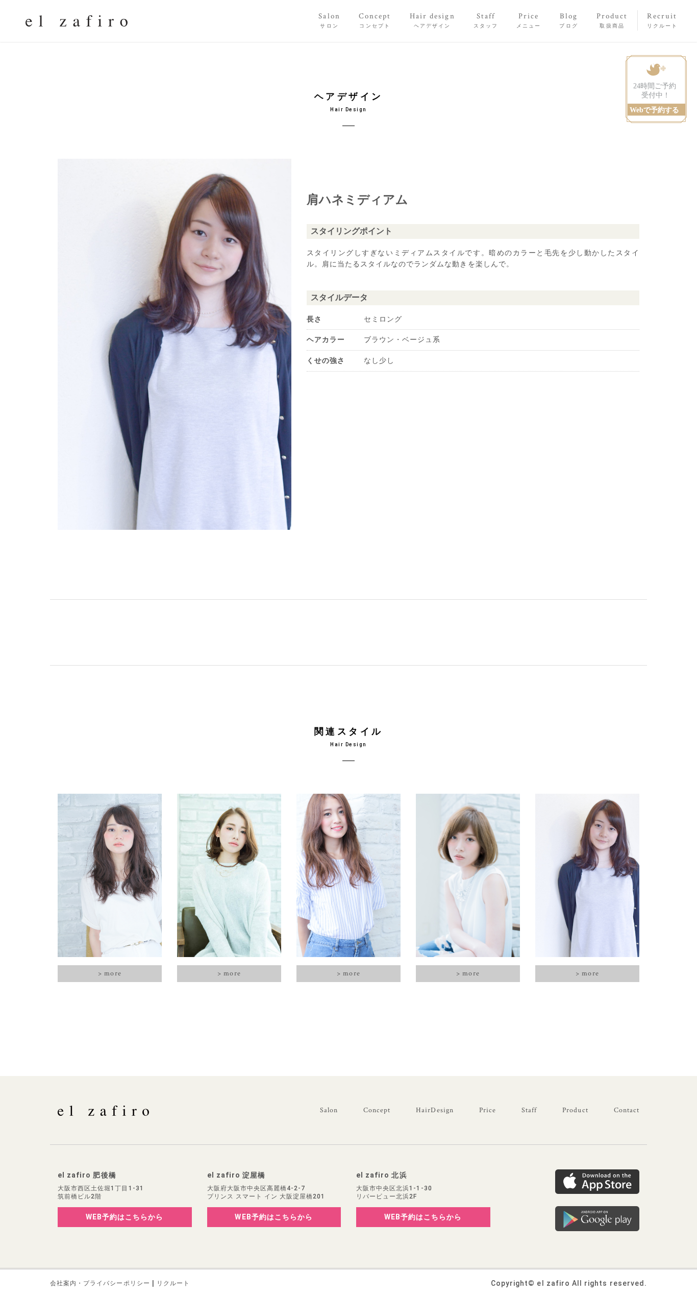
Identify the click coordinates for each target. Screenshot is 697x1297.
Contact (626, 1110)
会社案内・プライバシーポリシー (100, 1283)
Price (487, 1110)
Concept (376, 1110)
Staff (529, 1110)
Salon (329, 1110)
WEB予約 (125, 1217)
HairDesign (435, 1110)
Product (575, 1110)
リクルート (173, 1283)
